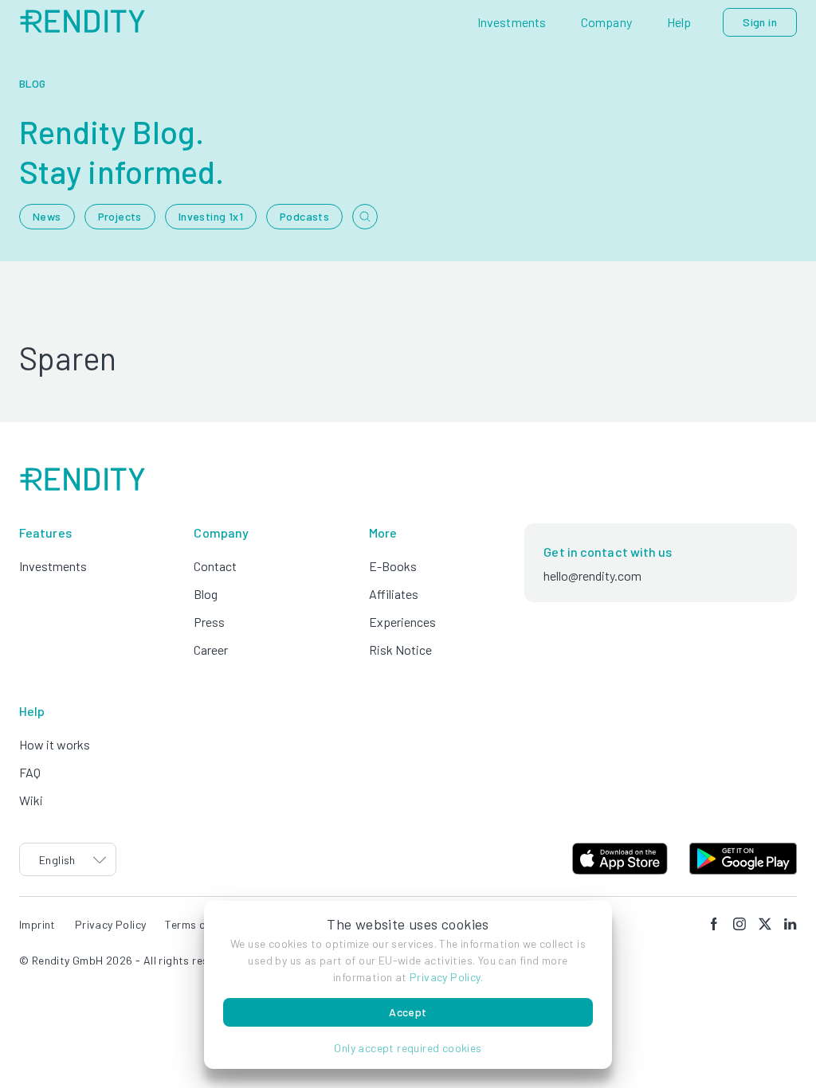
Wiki (31, 800)
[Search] (365, 216)
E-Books (393, 565)
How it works (54, 744)
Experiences (402, 621)
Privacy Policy (445, 977)
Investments (53, 565)
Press (209, 621)
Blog (206, 593)
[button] (408, 1047)
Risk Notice (400, 649)
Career (211, 649)
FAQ (30, 772)
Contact (215, 565)
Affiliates (393, 593)
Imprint (37, 924)
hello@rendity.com (592, 575)
